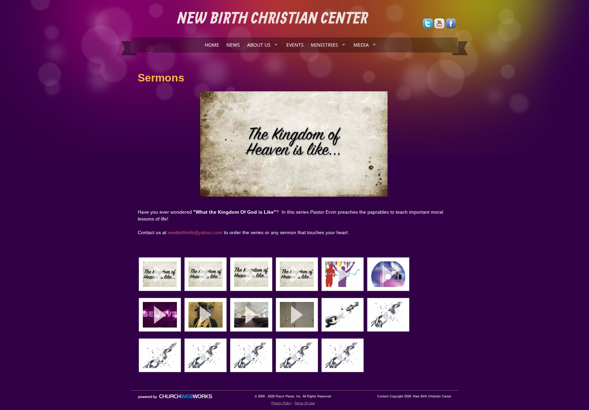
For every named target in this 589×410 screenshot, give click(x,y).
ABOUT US (259, 45)
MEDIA (361, 45)
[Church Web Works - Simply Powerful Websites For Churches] (175, 398)
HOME (212, 45)
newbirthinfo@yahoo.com (195, 232)
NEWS (233, 45)
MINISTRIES (324, 45)
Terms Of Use (304, 403)
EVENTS (295, 45)
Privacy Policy (281, 403)
